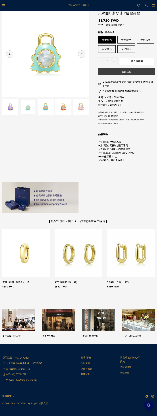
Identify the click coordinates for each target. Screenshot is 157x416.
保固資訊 (85, 363)
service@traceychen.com (18, 368)
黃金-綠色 (107, 40)
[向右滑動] (81, 54)
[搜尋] (139, 5)
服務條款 (124, 372)
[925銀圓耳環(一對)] (78, 253)
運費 (108, 25)
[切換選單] (3, 5)
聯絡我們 (85, 374)
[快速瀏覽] (45, 236)
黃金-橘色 (126, 49)
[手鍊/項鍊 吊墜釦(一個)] (26, 253)
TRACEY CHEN (18, 403)
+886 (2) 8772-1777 (16, 374)
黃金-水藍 (145, 40)
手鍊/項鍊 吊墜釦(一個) (16, 282)
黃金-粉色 (126, 40)
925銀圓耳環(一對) (66, 282)
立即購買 (126, 71)
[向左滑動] (9, 54)
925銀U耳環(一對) (118, 282)
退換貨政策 (86, 368)
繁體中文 (6, 396)
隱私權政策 (126, 367)
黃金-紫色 (107, 49)
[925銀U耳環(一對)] (131, 253)
